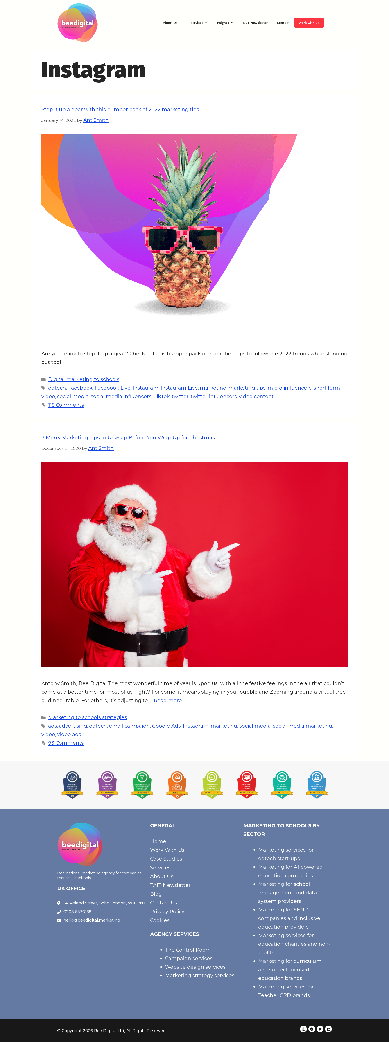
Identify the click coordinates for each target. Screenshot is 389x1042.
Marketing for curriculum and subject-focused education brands (289, 969)
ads (52, 726)
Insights (222, 22)
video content (256, 396)
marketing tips (247, 388)
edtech (57, 388)
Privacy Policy (167, 912)
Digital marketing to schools (83, 379)
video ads (69, 734)
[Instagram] (303, 1029)
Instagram (145, 388)
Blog (156, 894)
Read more (168, 700)
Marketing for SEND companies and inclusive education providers (289, 918)
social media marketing (302, 726)
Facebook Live (113, 388)
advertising (73, 726)
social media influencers (121, 396)
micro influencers (290, 388)
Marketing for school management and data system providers (287, 892)
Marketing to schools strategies (87, 717)
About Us (170, 22)
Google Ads (166, 726)
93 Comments (66, 743)
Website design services (195, 967)
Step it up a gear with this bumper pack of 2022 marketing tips (120, 109)
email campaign (129, 726)
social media (73, 396)
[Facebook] (311, 1029)
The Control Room (188, 950)
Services (197, 22)
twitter (180, 396)
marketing (213, 388)
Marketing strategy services (199, 975)
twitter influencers (214, 396)
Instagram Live (179, 388)
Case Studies (166, 859)
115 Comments (66, 405)
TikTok (162, 396)
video (48, 734)
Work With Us (167, 850)
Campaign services (189, 958)
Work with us (309, 22)
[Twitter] (320, 1029)
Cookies (160, 920)
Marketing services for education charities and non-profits (294, 944)
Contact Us (163, 903)
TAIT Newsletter (255, 22)
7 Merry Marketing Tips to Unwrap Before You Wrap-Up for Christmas (128, 438)
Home (158, 841)
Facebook (80, 388)
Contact (283, 22)
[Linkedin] (328, 1029)
